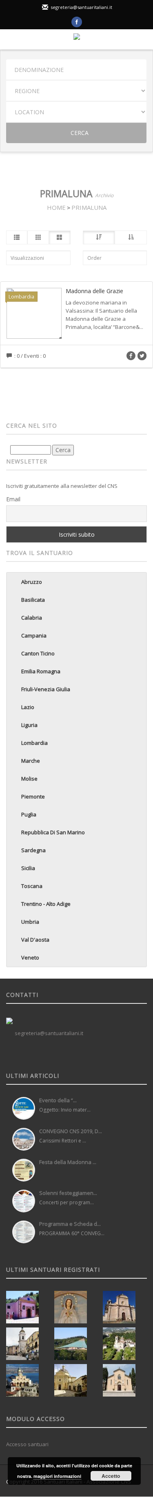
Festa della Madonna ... (67, 1162)
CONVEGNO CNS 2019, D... (70, 1131)
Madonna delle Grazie (94, 291)
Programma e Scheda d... (70, 1223)
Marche (30, 760)
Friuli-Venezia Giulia (45, 689)
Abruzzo (31, 581)
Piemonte (33, 796)
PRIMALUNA (88, 207)
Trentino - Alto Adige (46, 903)
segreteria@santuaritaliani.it (81, 7)
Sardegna (33, 850)
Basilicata (33, 599)
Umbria (30, 921)
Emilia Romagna (40, 671)
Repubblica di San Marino (53, 832)
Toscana (31, 886)
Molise (29, 778)
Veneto (30, 957)
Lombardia (34, 742)
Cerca (79, 133)
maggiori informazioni (57, 1476)
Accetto (111, 1476)
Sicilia (28, 868)
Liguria (29, 725)
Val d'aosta (35, 939)
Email (13, 499)
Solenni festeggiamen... (68, 1193)
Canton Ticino (38, 653)
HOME (56, 207)
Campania (34, 635)
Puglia (28, 814)
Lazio (27, 707)
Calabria (31, 617)
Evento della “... (58, 1100)
